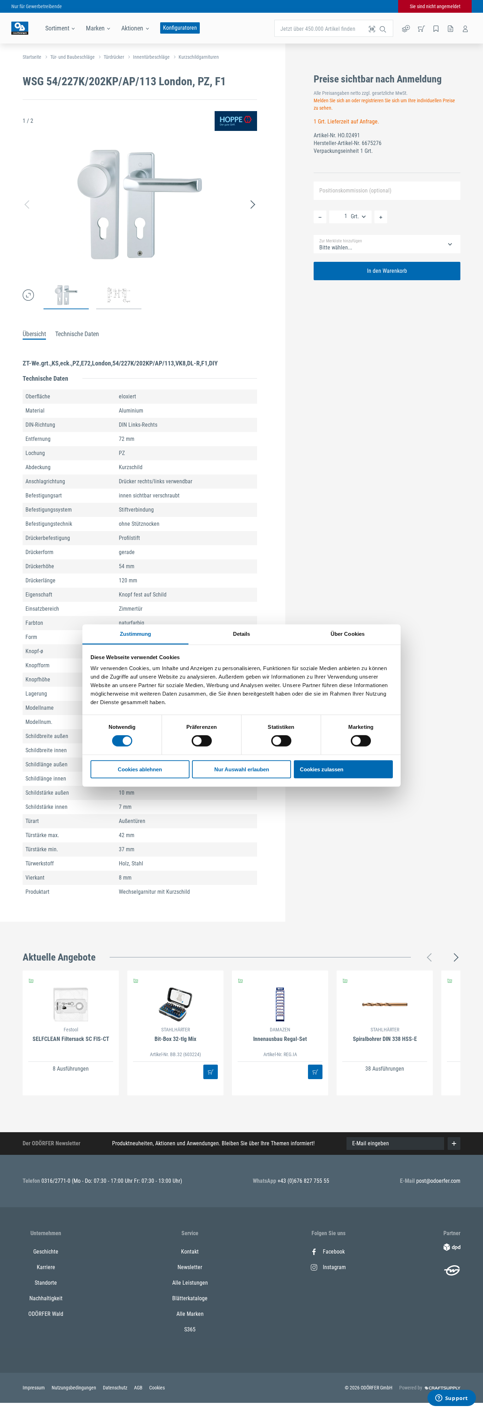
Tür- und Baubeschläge (72, 57)
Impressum (34, 1387)
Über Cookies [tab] (348, 634)
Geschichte (45, 1251)
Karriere (46, 1267)
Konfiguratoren (180, 27)
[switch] (202, 741)
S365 (190, 1329)
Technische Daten (77, 334)
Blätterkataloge (190, 1298)
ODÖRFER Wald (45, 1314)
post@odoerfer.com (438, 1180)
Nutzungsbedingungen (74, 1387)
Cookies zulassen (321, 769)
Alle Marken (190, 1314)
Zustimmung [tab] (135, 634)
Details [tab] (241, 634)
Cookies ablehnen (140, 769)
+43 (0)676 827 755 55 (303, 1180)
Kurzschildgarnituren (199, 57)
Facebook (334, 1251)
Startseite (32, 57)
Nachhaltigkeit (46, 1298)
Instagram (334, 1267)
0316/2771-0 (56, 1180)
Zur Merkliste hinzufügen (340, 240)
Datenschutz (115, 1387)
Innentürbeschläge (151, 57)
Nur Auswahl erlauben (241, 769)
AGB (139, 1387)
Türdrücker (114, 57)
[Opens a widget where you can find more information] (451, 1398)
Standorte (46, 1282)
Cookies (157, 1387)
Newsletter (190, 1267)
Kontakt (190, 1251)
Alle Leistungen (190, 1282)
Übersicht (34, 334)
